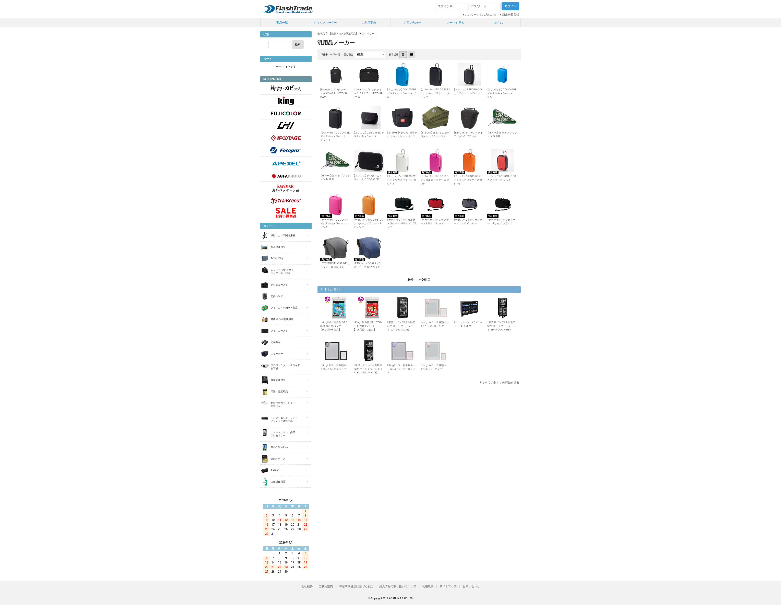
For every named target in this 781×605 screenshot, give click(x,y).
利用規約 (428, 586)
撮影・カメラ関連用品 (283, 235)
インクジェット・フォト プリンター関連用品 (284, 419)
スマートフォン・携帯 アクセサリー (283, 434)
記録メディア (278, 458)
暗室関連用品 (278, 380)
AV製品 (275, 470)
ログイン (499, 22)
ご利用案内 (369, 22)
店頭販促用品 (278, 481)
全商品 (321, 33)
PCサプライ (277, 258)
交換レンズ (277, 296)
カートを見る (455, 22)
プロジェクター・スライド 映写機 (285, 367)
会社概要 (307, 586)
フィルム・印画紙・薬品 (284, 307)
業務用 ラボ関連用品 (282, 319)
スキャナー (277, 353)
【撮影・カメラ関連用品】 (343, 33)
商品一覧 (282, 22)
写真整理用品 (278, 247)
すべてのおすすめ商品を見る (500, 382)
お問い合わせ (412, 22)
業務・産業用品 (279, 391)
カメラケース (369, 33)
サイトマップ (448, 586)
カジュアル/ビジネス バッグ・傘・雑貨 (282, 272)
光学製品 (275, 342)
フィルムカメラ (279, 330)
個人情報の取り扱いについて (397, 586)
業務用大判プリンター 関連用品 (283, 405)
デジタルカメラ (279, 284)
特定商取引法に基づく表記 (356, 586)
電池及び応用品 (279, 447)
